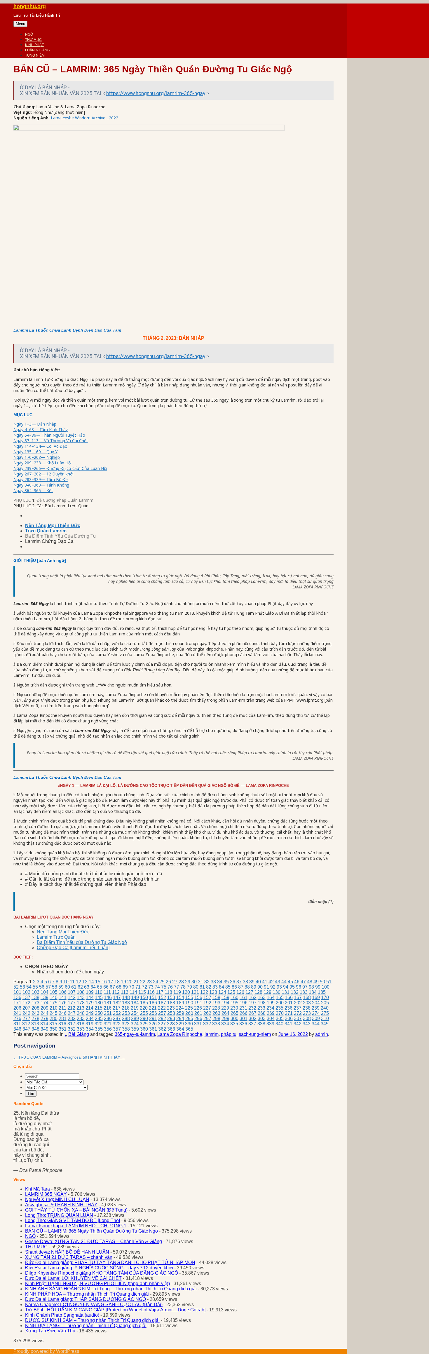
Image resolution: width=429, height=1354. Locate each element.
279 (44, 1018)
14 (91, 981)
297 (207, 1018)
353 (81, 1029)
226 (198, 1008)
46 (296, 981)
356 (108, 1029)
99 (317, 986)
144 (90, 997)
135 (322, 992)
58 (54, 986)
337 (252, 1023)
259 (180, 1013)
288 (126, 1018)
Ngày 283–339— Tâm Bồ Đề (40, 479)
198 (262, 1002)
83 (215, 986)
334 (225, 1023)
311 (17, 1023)
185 (144, 1002)
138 (35, 997)
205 (325, 1002)
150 (144, 997)
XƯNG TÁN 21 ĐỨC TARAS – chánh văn (68, 1257)
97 (305, 986)
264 (225, 1013)
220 (144, 1008)
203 (307, 1002)
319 (89, 1023)
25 (162, 981)
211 (62, 1008)
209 (44, 1008)
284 (90, 1018)
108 (81, 992)
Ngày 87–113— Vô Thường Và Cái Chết (50, 440)
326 (153, 1023)
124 (222, 992)
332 (207, 1023)
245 (53, 1013)
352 (72, 1029)
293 (171, 1018)
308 (307, 1018)
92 (272, 986)
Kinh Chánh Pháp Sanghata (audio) (62, 1315)
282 (72, 1018)
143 (81, 997)
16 (104, 981)
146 (108, 997)
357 (117, 1029)
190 (189, 1002)
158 (216, 997)
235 (279, 1008)
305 (280, 1018)
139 (44, 997)
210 (53, 1008)
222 (162, 1008)
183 (126, 1002)
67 (112, 986)
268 (262, 1013)
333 (216, 1023)
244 (44, 1013)
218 (126, 1008)
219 (135, 1008)
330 (189, 1023)
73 (151, 986)
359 (135, 1029)
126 (240, 992)
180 (99, 1002)
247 (72, 1013)
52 (16, 986)
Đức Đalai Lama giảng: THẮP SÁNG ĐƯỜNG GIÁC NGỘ (85, 1299)
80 (195, 986)
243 (35, 1013)
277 (26, 1018)
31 (200, 981)
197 (253, 1002)
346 (17, 1029)
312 (26, 1023)
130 (276, 992)
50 (322, 981)
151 (153, 997)
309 (316, 1018)
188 (171, 1002)
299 (225, 1018)
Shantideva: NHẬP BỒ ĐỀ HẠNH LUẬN (67, 1252)
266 (243, 1013)
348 (35, 1029)
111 (107, 992)
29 (187, 981)
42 (271, 981)
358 (126, 1029)
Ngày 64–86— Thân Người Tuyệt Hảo (49, 435)
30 (194, 981)
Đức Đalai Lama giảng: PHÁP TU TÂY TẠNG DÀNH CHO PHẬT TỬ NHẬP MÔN (110, 1262)
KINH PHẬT (34, 45)
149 (135, 997)
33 (213, 981)
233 (261, 1008)
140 (53, 997)
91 (266, 986)
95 (292, 986)
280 (53, 1018)
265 (234, 1013)
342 (297, 1023)
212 (71, 1008)
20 (129, 981)
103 (35, 992)
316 (62, 1023)
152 (162, 997)
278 (35, 1018)
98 (311, 986)
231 (243, 1008)
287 (117, 1018)
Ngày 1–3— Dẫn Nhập (34, 424)
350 (53, 1029)
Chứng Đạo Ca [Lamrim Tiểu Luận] (73, 947)
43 (277, 981)
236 (288, 1008)
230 (234, 1008)
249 (90, 1013)
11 (72, 981)
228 (216, 1008)
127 (249, 992)
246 (63, 1013)
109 (90, 992)
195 (234, 1002)
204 (316, 1002)
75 (163, 986)
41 (264, 981)
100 (325, 986)
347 (26, 1029)
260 (189, 1013)
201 (289, 1002)
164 (271, 997)
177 (72, 1002)
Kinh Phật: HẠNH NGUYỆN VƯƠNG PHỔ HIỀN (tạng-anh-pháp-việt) (97, 1283)
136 (17, 997)
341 (288, 1023)
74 (157, 986)
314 (44, 1023)
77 (176, 986)
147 (117, 997)
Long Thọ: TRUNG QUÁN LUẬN (59, 1215)
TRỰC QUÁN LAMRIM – (36, 1057)
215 (98, 1008)
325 (144, 1023)
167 (298, 997)
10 (66, 981)
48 (309, 981)
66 (106, 986)
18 (117, 981)
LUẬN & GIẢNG (37, 50)
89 (253, 986)
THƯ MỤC (33, 40)
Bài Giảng (78, 1034)
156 (198, 997)
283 (81, 1018)
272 (298, 1013)
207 (26, 1008)
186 (153, 1002)
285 (99, 1018)
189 (180, 1002)
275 (325, 1013)
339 (270, 1023)
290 (144, 1018)
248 (81, 1013)
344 (316, 1023)
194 (225, 1002)
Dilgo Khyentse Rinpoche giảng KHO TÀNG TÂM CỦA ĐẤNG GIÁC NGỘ (101, 1273)
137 (26, 997)
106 (63, 992)
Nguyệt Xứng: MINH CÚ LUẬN (57, 1199)
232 (252, 1008)
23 (149, 981)
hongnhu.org (29, 6)
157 (207, 997)
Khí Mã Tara (37, 1188)
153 (171, 997)
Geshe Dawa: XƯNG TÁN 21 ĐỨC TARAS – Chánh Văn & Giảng (93, 1241)
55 (35, 986)
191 (198, 1002)
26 (168, 981)
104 (44, 992)
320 (98, 1023)
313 (35, 1023)
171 (17, 1002)
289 (135, 1018)
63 (86, 986)
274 (316, 1013)
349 (44, 1029)
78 (183, 986)
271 (289, 1013)
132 (295, 992)
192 (207, 1002)
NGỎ (29, 34)
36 (232, 981)
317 (71, 1023)
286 (108, 1018)
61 (73, 986)
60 (67, 986)
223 (171, 1008)
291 (153, 1018)
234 (270, 1008)
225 (189, 1008)
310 (325, 1018)
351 (63, 1029)
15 (97, 981)
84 (221, 986)
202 (298, 1002)
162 (253, 997)
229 (225, 1008)
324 (135, 1023)
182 (117, 1002)
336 (243, 1023)
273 (307, 1013)
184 (135, 1002)
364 (180, 1029)
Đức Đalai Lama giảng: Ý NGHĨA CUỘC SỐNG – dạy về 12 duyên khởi (99, 1267)
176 (63, 1002)
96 (298, 986)
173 (35, 1002)
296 (198, 1018)
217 (117, 1008)
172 (26, 1002)
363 (171, 1029)
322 (117, 1023)
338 (261, 1023)
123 (213, 992)
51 (329, 981)
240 (325, 1008)
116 (151, 992)
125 (231, 992)
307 (298, 1018)
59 (61, 986)
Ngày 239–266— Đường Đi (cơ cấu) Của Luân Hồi (60, 468)
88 (247, 986)
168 (307, 997)
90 (260, 986)
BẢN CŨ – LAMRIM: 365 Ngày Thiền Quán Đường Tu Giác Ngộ (91, 1230)
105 (53, 992)
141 (63, 997)
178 (81, 1002)
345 (325, 1023)
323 (126, 1023)
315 (53, 1023)
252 (117, 1013)
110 (98, 992)
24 (155, 981)
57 (48, 986)
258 (171, 1013)
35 (226, 981)
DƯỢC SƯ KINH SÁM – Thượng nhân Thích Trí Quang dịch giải (92, 1320)
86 (234, 986)
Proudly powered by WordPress (46, 1351)
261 (198, 1013)
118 (168, 992)
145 (99, 997)
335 (234, 1023)
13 (85, 981)
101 (17, 992)
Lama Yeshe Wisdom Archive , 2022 (84, 118)
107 (72, 992)
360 (144, 1029)
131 (286, 992)
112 (116, 992)
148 (126, 997)
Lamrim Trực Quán (56, 937)
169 (316, 997)
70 (131, 986)
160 (234, 997)
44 (284, 981)
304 (271, 1018)
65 (99, 986)
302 (253, 1018)
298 (216, 1018)
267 (253, 1013)
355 (99, 1029)
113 (124, 992)
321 (107, 1023)
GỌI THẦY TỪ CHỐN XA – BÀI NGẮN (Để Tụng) (76, 1209)
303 (262, 1018)
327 (162, 1023)
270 (280, 1013)
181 (108, 1002)
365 (189, 1029)
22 (142, 981)
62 (80, 986)
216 (107, 1008)
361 (153, 1029)
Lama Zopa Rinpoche (179, 1034)
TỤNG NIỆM (35, 55)
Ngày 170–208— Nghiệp (36, 457)
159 (225, 997)
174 (44, 1002)
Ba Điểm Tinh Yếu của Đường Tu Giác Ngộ (82, 942)
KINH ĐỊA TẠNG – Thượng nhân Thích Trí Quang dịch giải (86, 1325)
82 (208, 986)
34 (219, 981)
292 (162, 1018)
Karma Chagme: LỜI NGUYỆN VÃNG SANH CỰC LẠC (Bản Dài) (94, 1304)
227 (207, 1008)
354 (90, 1029)
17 (110, 981)
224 (180, 1008)
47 (303, 981)
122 (204, 992)
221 (153, 1008)
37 (239, 981)
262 (207, 1013)
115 (142, 992)
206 (17, 1008)
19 (123, 981)
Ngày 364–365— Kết (33, 490)
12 (78, 981)
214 (89, 1008)
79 (189, 986)
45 (290, 981)
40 (258, 981)
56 (41, 986)
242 (26, 1013)
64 (93, 986)
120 (186, 992)
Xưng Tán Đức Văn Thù (50, 1330)
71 (138, 986)
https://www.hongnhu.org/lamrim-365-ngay (155, 93)
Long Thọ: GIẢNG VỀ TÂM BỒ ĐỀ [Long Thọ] (72, 1220)
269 (271, 1013)
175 (53, 1002)
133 (304, 992)
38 (245, 981)
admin (321, 1034)
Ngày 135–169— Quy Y (35, 451)
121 (195, 992)
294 (180, 1018)
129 (267, 992)
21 (136, 981)
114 (133, 992)
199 (271, 1002)
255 (144, 1013)
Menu (20, 24)
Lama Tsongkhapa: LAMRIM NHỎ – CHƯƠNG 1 (75, 1225)
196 (243, 1002)
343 (307, 1023)
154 (180, 997)
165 (280, 997)
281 (63, 1018)
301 (243, 1018)
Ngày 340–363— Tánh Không (41, 485)
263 (216, 1013)
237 (297, 1008)
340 (279, 1023)
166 (289, 997)
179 (90, 1002)
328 (171, 1023)
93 (279, 986)
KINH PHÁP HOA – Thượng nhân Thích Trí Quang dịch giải (87, 1294)
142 (72, 997)
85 (228, 986)
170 (325, 997)
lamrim (212, 1034)
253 (126, 1013)
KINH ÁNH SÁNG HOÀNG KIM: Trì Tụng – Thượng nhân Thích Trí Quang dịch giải (111, 1288)
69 (125, 986)
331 (198, 1023)
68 (118, 986)
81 (202, 986)
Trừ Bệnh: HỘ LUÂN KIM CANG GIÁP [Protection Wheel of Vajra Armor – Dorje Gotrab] (115, 1309)
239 (316, 1008)
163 (262, 997)
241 (17, 1013)
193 (216, 1002)
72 (144, 986)
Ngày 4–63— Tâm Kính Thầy (40, 429)
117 (159, 992)
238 (307, 1008)
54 (29, 986)
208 (35, 1008)
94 (285, 986)
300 (234, 1018)
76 (170, 986)
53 (22, 986)
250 (99, 1013)
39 (251, 981)
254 (135, 1013)
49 (316, 981)
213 (80, 1008)
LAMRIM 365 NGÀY (46, 1194)
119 (177, 992)
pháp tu (228, 1034)
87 (240, 986)
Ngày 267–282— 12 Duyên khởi (43, 474)
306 (289, 1018)
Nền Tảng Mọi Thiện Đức (63, 931)
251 (108, 1013)
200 (280, 1002)
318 (80, 1023)
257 (162, 1013)
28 (181, 981)
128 (258, 992)
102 (26, 992)
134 (313, 992)
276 (17, 1018)
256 (153, 1013)
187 (162, 1002)
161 (243, 997)
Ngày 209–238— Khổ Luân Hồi (42, 463)
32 (207, 981)
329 (180, 1023)
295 (189, 1018)
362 (162, 1029)
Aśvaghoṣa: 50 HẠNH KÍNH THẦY (93, 1057)
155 (189, 997)
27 (174, 981)
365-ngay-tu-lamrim (135, 1034)
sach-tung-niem (255, 1034)
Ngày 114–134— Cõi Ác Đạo (40, 446)
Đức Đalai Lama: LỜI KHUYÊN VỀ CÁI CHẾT (73, 1278)
